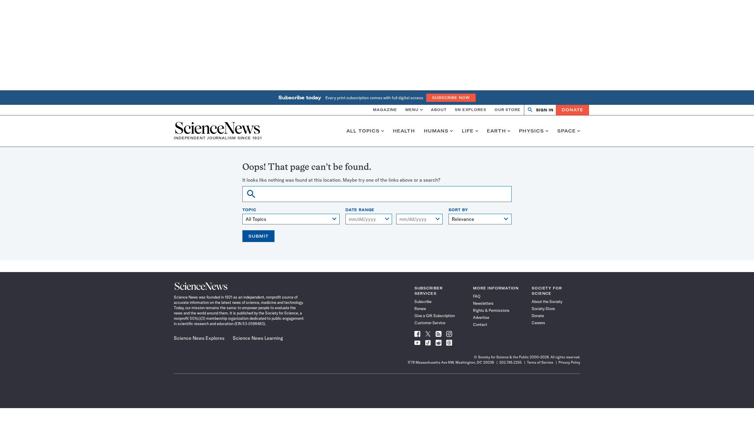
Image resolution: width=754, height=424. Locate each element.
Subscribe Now (451, 97)
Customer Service (429, 322)
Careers (538, 322)
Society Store (543, 308)
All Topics (363, 131)
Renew (420, 308)
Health (404, 131)
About (439, 109)
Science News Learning (258, 338)
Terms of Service (540, 362)
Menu (412, 109)
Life (468, 131)
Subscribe (422, 301)
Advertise (481, 317)
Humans (436, 131)
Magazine (385, 109)
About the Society (547, 301)
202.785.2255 (510, 362)
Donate (572, 109)
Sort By (458, 210)
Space (566, 131)
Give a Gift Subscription (434, 315)
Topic (249, 210)
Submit (258, 236)
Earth (496, 131)
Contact (480, 324)
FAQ (476, 296)
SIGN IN (544, 110)
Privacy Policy (569, 362)
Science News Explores (199, 338)
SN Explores (470, 109)
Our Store (507, 109)
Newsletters (483, 303)
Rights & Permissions (491, 310)
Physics (531, 131)
